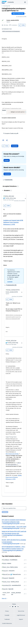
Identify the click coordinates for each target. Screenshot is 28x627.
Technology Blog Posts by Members (12, 535)
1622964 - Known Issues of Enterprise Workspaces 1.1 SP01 (14, 477)
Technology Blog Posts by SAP (11, 523)
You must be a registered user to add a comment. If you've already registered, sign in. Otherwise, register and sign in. (13, 274)
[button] (19, 25)
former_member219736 (13, 20)
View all (4, 598)
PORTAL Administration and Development (11, 31)
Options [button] (25, 13)
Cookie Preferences (7, 623)
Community (11, 2)
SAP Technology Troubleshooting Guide (11, 108)
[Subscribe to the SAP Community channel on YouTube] (15, 606)
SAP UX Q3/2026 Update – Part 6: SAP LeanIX (14, 526)
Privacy (7, 611)
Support (21, 619)
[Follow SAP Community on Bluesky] (12, 606)
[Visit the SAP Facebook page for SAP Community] (10, 606)
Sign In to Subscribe (18, 13)
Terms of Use (21, 611)
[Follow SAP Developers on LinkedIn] (18, 606)
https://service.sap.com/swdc (12, 453)
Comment (14, 146)
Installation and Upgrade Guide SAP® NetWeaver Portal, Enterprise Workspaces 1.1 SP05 (13, 222)
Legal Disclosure (21, 615)
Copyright (7, 615)
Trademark (7, 619)
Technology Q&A (6, 5)
